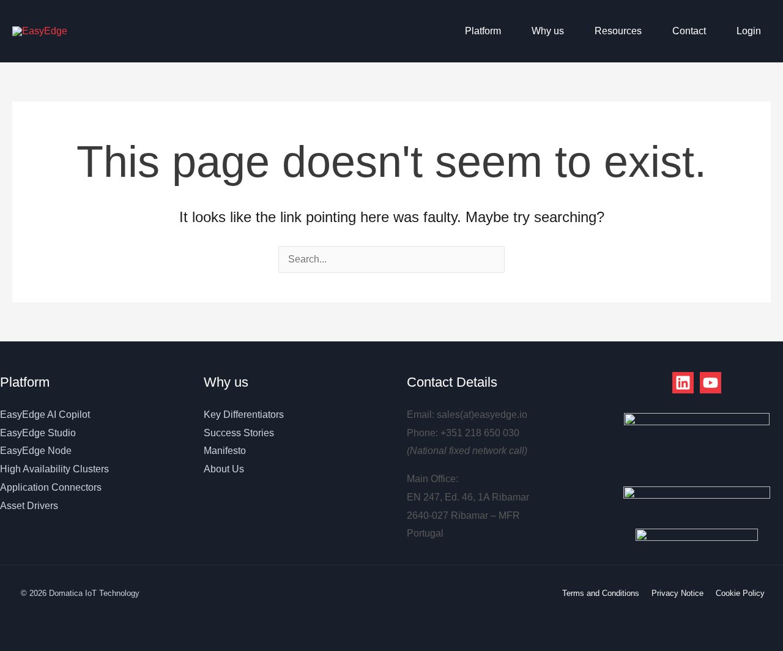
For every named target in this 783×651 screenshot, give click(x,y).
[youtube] (710, 382)
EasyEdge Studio (38, 433)
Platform (483, 31)
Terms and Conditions (600, 593)
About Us (224, 469)
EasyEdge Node (36, 450)
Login (749, 31)
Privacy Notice (677, 593)
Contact (689, 31)
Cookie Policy (740, 593)
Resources (618, 31)
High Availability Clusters (54, 469)
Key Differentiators (244, 414)
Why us (548, 31)
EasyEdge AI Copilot (45, 414)
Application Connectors (51, 487)
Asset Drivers (29, 505)
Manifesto (225, 450)
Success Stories (239, 433)
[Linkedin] (683, 382)
